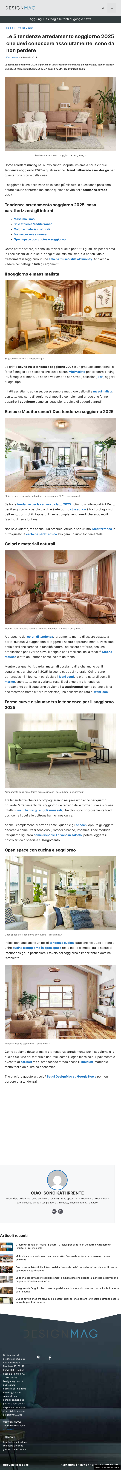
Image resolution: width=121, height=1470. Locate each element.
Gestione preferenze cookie (107, 1467)
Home (9, 27)
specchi (81, 825)
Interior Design (25, 27)
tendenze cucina (62, 943)
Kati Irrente (12, 57)
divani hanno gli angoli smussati (38, 810)
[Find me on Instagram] (54, 1211)
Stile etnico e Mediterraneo (33, 224)
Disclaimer (110, 1465)
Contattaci (8, 1429)
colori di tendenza (40, 636)
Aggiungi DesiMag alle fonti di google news (60, 19)
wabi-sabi (101, 692)
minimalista (77, 372)
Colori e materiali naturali (32, 229)
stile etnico (78, 509)
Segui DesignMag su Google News (71, 1076)
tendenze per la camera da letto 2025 (44, 504)
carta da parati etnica (41, 534)
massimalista (102, 391)
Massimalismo (24, 219)
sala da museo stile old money (70, 259)
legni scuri (66, 676)
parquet (26, 1062)
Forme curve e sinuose (30, 234)
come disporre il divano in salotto (58, 835)
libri (100, 377)
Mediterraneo (102, 529)
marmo (10, 682)
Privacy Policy (89, 1465)
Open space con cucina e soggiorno (40, 239)
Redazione (68, 1465)
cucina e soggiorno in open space (37, 948)
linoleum (87, 1062)
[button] (103, 8)
